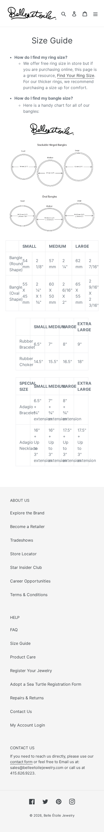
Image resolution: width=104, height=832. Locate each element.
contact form (21, 761)
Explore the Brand (27, 512)
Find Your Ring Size (75, 75)
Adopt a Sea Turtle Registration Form (45, 684)
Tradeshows (21, 540)
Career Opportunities (30, 581)
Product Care (23, 656)
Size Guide (20, 643)
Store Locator (23, 553)
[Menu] (95, 13)
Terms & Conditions (28, 594)
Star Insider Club (26, 567)
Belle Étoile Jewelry (59, 815)
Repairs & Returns (27, 697)
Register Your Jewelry (31, 670)
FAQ (14, 629)
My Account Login (27, 725)
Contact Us (21, 711)
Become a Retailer (27, 526)
